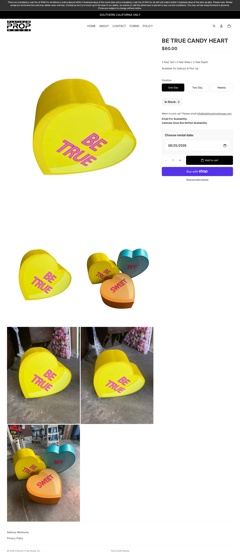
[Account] (221, 26)
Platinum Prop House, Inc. (28, 551)
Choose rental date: (179, 135)
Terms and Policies (120, 551)
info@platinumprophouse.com (214, 113)
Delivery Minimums (18, 532)
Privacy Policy (15, 538)
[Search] (214, 26)
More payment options (197, 179)
